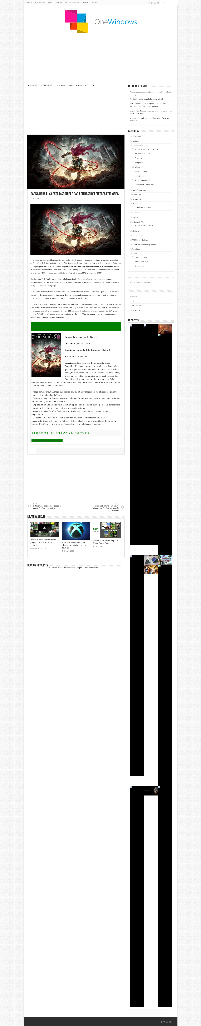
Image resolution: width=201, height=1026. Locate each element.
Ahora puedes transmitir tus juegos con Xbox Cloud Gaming (43, 542)
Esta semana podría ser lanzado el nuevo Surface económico (47, 506)
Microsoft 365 (40, 3)
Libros (137, 167)
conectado (71, 567)
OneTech (85, 3)
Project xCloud (141, 257)
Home (31, 85)
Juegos (135, 217)
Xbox (38, 85)
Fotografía (139, 162)
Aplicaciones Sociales (143, 154)
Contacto (94, 3)
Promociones (137, 235)
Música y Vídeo (141, 171)
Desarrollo (136, 199)
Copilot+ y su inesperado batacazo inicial (146, 99)
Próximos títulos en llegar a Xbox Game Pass (105, 541)
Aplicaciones (137, 146)
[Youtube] (155, 3)
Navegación (139, 176)
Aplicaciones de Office (144, 225)
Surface (59, 3)
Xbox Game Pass (141, 262)
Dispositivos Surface (143, 207)
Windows (28, 3)
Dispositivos (137, 204)
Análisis (135, 141)
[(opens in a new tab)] (165, 329)
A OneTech (136, 137)
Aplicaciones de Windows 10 (146, 149)
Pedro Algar (37, 199)
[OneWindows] (100, 21)
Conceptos (136, 195)
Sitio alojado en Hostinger (140, 282)
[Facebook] (149, 3)
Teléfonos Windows (140, 240)
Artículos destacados (72, 3)
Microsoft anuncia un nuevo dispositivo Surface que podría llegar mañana (106, 507)
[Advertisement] (100, 56)
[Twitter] (152, 3)
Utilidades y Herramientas (145, 185)
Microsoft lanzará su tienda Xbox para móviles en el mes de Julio (75, 545)
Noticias (135, 231)
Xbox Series (139, 266)
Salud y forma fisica (142, 180)
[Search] (175, 2)
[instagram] (158, 3)
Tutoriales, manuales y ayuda (144, 244)
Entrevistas (136, 213)
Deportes (138, 158)
